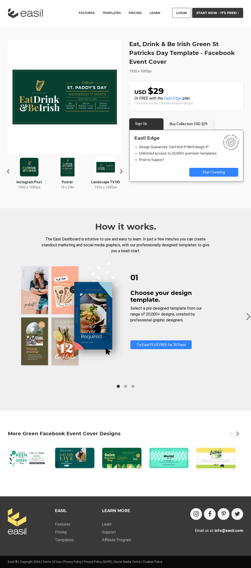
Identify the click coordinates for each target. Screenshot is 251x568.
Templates (64, 540)
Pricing (135, 13)
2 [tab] (125, 386)
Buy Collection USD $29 (188, 124)
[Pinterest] (223, 514)
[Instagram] (196, 514)
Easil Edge (173, 98)
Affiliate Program (116, 540)
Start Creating (213, 172)
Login (181, 13)
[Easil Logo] (27, 13)
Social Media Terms (127, 562)
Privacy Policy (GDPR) (98, 562)
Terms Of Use (51, 562)
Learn (155, 13)
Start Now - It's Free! (217, 13)
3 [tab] (132, 386)
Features (62, 524)
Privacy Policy (72, 562)
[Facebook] (210, 514)
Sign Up (141, 123)
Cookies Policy (152, 562)
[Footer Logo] (17, 521)
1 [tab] (118, 386)
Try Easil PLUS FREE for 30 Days (161, 345)
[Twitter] (237, 514)
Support (109, 532)
